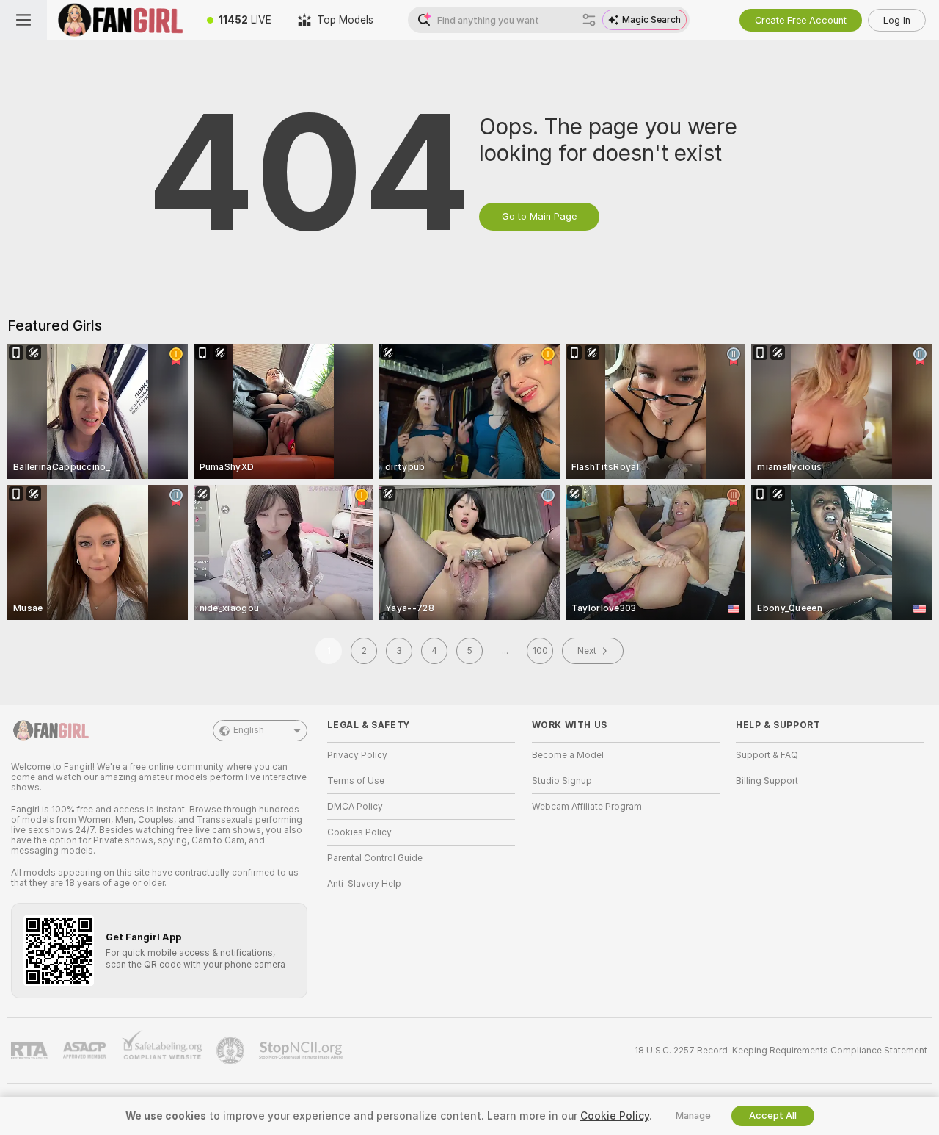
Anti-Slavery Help (364, 884)
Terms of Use (355, 781)
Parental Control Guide (375, 858)
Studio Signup (562, 781)
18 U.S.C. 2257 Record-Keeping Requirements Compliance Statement (781, 1050)
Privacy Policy (357, 755)
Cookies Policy (359, 832)
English (248, 730)
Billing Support (767, 781)
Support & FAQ (767, 755)
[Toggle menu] (23, 20)
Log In (896, 20)
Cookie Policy (614, 1116)
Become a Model (568, 755)
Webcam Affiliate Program (587, 806)
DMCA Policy (355, 806)
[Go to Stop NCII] (302, 1050)
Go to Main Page (539, 216)
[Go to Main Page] (120, 20)
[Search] (589, 20)
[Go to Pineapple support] (231, 1050)
